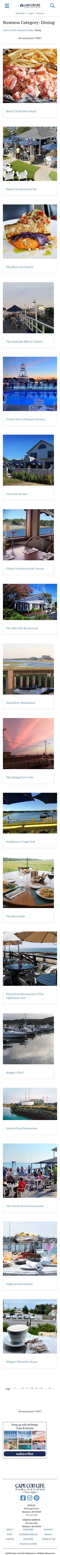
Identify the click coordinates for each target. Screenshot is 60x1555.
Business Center (28, 1544)
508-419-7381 (31, 1515)
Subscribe (20, 13)
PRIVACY (48, 1534)
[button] (52, 5)
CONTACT (48, 1529)
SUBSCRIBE (28, 1529)
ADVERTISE (28, 1539)
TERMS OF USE (48, 1539)
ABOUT (9, 1529)
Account (40, 13)
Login (30, 13)
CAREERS (9, 1539)
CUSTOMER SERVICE (28, 1534)
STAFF (9, 1534)
